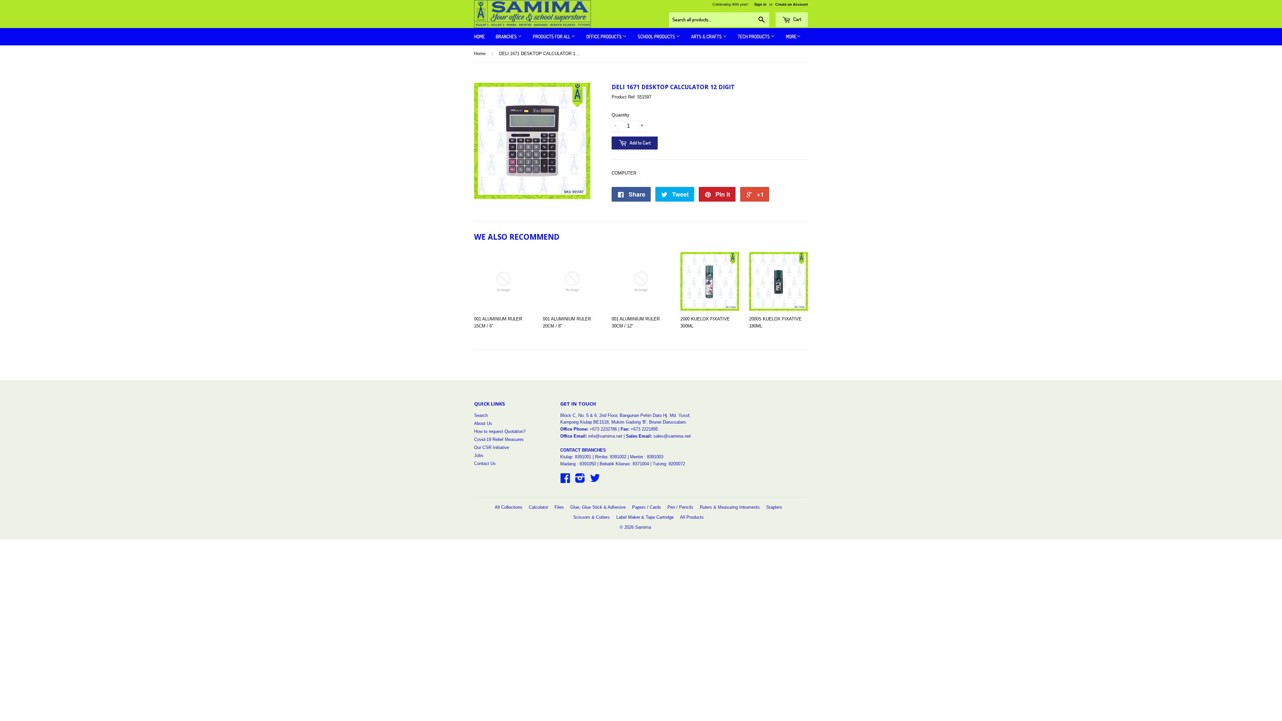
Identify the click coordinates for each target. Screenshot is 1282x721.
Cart (796, 19)
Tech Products (754, 36)
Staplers (774, 507)
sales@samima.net (672, 436)
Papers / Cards (646, 507)
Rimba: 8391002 (610, 456)
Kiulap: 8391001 (576, 456)
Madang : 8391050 (578, 463)
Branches (507, 36)
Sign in (760, 4)
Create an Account (791, 4)
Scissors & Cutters (591, 517)
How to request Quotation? (499, 431)
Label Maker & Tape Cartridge (645, 517)
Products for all (552, 36)
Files (559, 507)
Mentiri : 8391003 (646, 456)
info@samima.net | (607, 436)
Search (481, 415)
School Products (657, 36)
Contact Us (485, 463)
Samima (643, 527)
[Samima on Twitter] (595, 480)
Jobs (478, 455)
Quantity (620, 114)
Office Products (604, 36)
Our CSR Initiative (491, 447)
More (791, 36)
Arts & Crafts (707, 36)
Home (479, 36)
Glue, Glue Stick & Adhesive (598, 507)
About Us (483, 423)
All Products (692, 517)
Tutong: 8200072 (669, 463)
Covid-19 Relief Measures (499, 439)
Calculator (538, 507)
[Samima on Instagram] (580, 480)
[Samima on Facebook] (565, 480)
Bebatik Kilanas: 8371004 (625, 463)
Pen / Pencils (680, 507)
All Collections (508, 507)
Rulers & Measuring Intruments (730, 507)
